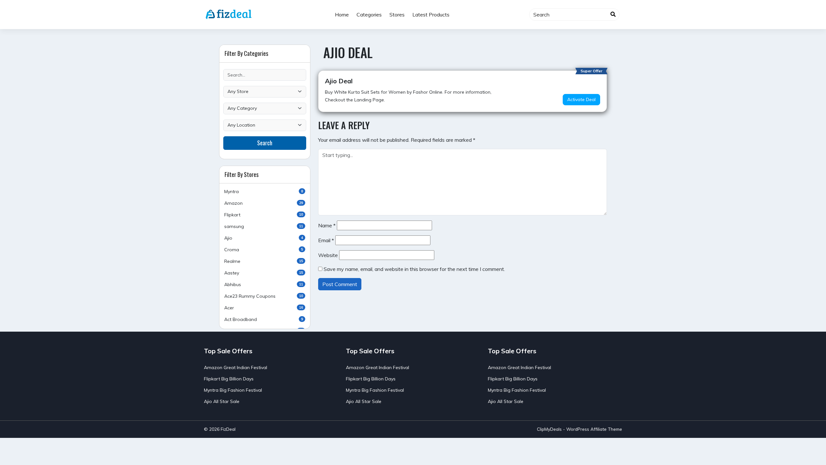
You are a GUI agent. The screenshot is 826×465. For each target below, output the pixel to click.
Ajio (263, 238)
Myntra (263, 191)
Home (342, 14)
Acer (263, 308)
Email (326, 240)
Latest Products (430, 14)
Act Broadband (263, 319)
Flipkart (263, 215)
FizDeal (228, 429)
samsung (263, 226)
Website (328, 255)
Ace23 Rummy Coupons (263, 296)
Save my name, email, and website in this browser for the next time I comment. (414, 269)
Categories (369, 14)
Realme (263, 261)
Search (264, 143)
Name (327, 225)
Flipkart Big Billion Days (229, 379)
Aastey (263, 273)
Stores (397, 14)
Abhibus (263, 284)
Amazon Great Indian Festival (235, 367)
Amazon (263, 203)
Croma (263, 250)
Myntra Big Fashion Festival (233, 390)
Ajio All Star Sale (221, 401)
